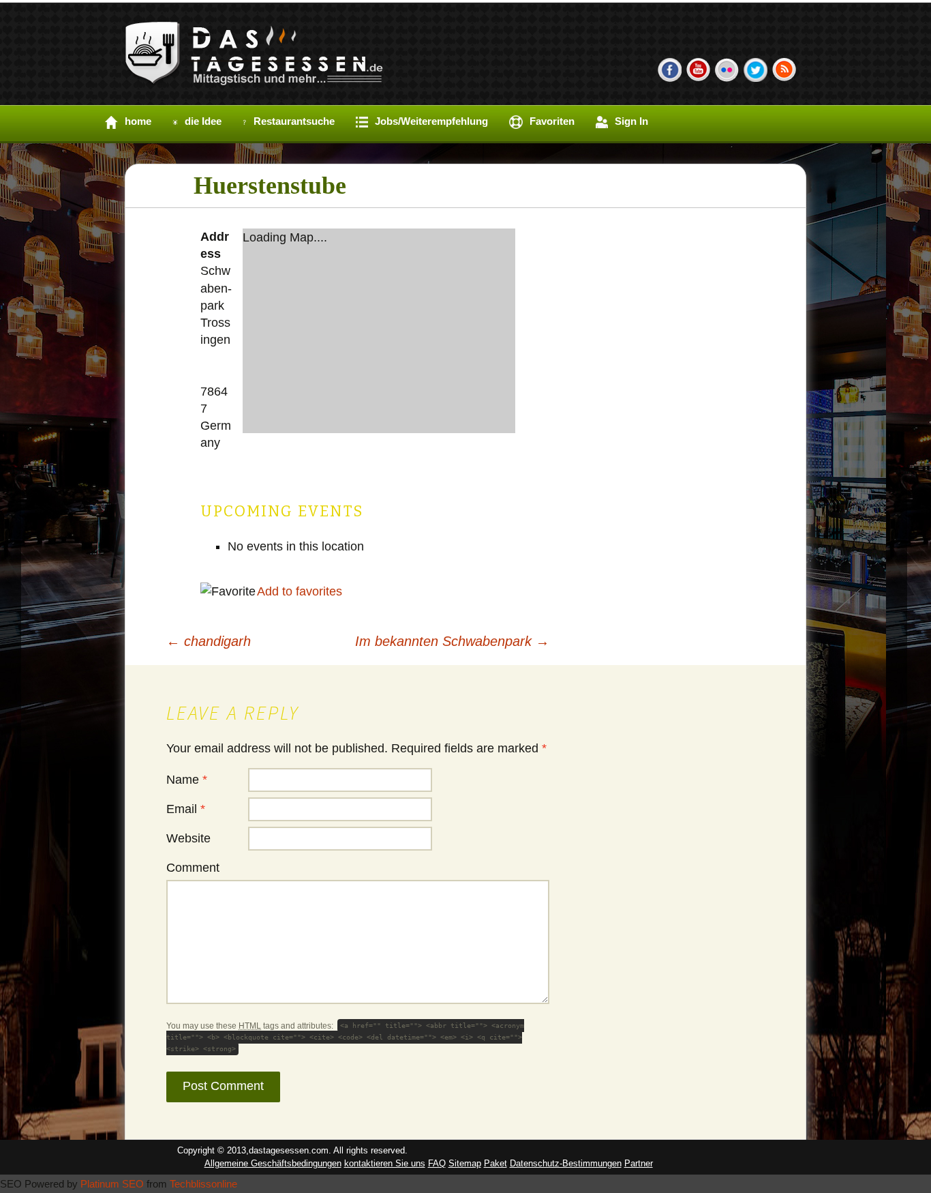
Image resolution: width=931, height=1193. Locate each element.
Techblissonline (203, 1184)
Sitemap (464, 1163)
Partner (638, 1163)
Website (188, 838)
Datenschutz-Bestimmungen (566, 1163)
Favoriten (552, 121)
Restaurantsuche (294, 121)
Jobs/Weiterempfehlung (431, 121)
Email (185, 809)
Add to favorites (299, 591)
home (138, 121)
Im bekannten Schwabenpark (452, 641)
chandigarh (208, 641)
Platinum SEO (112, 1184)
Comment (192, 867)
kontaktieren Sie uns (384, 1163)
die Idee (203, 121)
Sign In (631, 121)
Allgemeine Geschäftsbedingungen (272, 1163)
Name (186, 779)
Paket (495, 1163)
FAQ (437, 1163)
